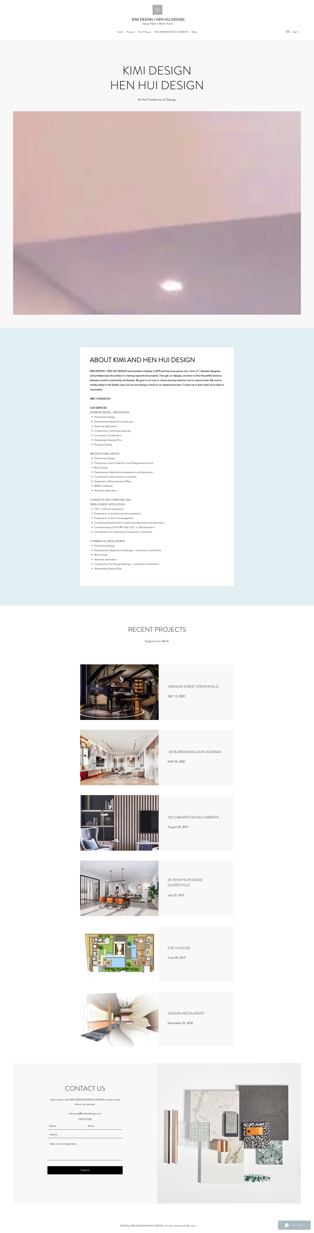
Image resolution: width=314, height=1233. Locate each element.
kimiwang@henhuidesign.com (85, 1113)
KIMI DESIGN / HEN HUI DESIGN (158, 19)
